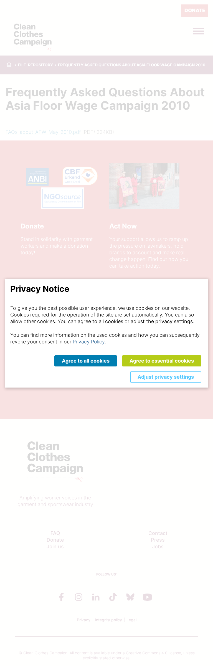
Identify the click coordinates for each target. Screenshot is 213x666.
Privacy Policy (89, 342)
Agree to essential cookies (162, 361)
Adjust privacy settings (166, 377)
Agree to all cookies (86, 361)
